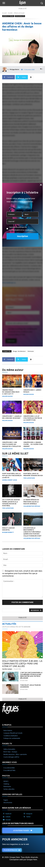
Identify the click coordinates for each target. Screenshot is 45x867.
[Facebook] (3, 813)
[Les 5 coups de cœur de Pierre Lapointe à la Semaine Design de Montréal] (12, 490)
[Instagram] (24, 813)
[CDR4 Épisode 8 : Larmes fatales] (33, 381)
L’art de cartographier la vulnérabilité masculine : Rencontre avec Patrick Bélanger (31, 675)
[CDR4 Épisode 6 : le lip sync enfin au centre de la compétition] (33, 407)
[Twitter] (24, 816)
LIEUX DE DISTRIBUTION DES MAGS (18, 823)
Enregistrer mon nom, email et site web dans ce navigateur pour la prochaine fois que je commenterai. (22, 573)
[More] (31, 77)
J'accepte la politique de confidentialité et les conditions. (21, 228)
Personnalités (20, 16)
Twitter (28, 816)
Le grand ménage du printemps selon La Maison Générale (31, 501)
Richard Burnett (8, 532)
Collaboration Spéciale (31, 506)
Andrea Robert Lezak (9, 480)
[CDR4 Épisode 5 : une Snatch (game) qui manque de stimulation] (12, 433)
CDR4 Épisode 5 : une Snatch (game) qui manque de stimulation (11, 444)
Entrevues (31, 351)
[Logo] (22, 3)
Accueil (4, 13)
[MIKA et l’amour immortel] (12, 518)
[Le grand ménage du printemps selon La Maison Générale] (33, 490)
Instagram (29, 813)
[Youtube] (3, 819)
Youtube (8, 819)
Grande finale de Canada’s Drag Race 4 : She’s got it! (10, 392)
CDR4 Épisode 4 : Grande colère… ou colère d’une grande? (33, 444)
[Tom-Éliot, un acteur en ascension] (10, 689)
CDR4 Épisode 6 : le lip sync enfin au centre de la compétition (32, 418)
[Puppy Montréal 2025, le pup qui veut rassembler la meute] (12, 464)
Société (10, 13)
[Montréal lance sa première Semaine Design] (33, 464)
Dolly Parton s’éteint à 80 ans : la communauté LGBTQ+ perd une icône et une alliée (22, 663)
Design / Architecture (19, 351)
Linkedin (7, 816)
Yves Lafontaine (29, 478)
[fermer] (41, 185)
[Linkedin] (3, 816)
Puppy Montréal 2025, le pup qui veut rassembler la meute (12, 475)
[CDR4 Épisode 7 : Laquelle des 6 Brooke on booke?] (12, 407)
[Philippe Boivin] (4, 69)
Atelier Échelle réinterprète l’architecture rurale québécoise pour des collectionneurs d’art (32, 532)
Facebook (8, 813)
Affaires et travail (19, 13)
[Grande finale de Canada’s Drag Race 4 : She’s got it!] (12, 381)
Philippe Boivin (14, 69)
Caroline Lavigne (7, 669)
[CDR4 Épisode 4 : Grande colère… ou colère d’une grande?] (33, 433)
